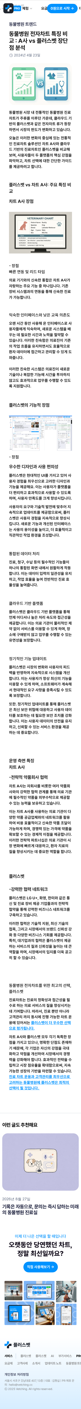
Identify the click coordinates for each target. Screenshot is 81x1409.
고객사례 (22, 1363)
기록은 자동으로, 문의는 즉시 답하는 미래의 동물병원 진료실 (40, 1209)
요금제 (8, 1363)
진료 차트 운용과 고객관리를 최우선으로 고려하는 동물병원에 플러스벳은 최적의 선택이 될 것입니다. (40, 1083)
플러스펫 (41, 1356)
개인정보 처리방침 (16, 1374)
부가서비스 (65, 1356)
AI (52, 1356)
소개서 (36, 1363)
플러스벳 (25, 1356)
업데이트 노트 (53, 1363)
